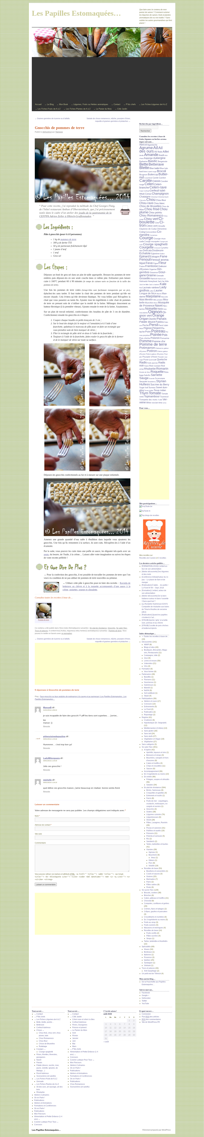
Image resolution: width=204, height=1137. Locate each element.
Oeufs (148, 820)
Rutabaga (43, 1046)
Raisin (146, 366)
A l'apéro (147, 750)
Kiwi (140, 288)
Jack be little (163, 281)
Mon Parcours (40, 1114)
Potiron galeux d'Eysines (155, 354)
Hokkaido (143, 281)
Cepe (141, 191)
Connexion (146, 1014)
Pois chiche (144, 338)
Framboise (151, 266)
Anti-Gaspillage (150, 971)
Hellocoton (146, 998)
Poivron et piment (79, 1027)
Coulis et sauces (153, 874)
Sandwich (150, 841)
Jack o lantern (154, 284)
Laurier (158, 290)
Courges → (41, 1049)
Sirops (149, 938)
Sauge (144, 378)
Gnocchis (111, 628)
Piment (156, 328)
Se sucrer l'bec (148, 890)
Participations (147, 698)
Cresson (157, 248)
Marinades (150, 879)
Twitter (144, 1001)
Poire (148, 331)
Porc (150, 863)
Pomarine (164, 338)
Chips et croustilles (154, 766)
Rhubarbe (150, 368)
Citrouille (161, 226)
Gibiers (151, 860)
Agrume (146, 148)
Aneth (161, 155)
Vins (146, 666)
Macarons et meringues (153, 928)
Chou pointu (155, 212)
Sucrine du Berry (159, 384)
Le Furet (147, 709)
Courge (146, 238)
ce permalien (66, 633)
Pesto (148, 887)
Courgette (146, 247)
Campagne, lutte (150, 655)
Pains (148, 882)
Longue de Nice (147, 293)
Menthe (149, 299)
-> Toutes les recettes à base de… (155, 636)
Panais (162, 318)
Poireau (158, 331)
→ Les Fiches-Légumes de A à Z (153, 104)
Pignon (148, 328)
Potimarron (147, 348)
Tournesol (164, 397)
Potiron (152, 351)
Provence (148, 957)
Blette (144, 168)
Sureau (152, 387)
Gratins (149, 812)
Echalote (145, 253)
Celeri (149, 184)
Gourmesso (148, 682)
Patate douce (147, 321)
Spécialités (146, 947)
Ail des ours (151, 149)
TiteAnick (59, 132)
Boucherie (153, 855)
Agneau (152, 852)
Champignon (160, 193)
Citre (157, 223)
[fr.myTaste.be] (154, 506)
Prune (145, 360)
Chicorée (142, 200)
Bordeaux (148, 952)
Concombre (151, 232)
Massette (164, 297)
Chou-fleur (161, 200)
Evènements (149, 707)
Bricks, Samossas (153, 790)
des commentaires (151, 1019)
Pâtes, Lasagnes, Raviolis (156, 822)
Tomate (155, 393)
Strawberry (152, 381)
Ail (155, 147)
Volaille (152, 866)
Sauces (149, 769)
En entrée (148, 777)
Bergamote (162, 161)
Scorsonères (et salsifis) (46, 1076)
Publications (39, 1100)
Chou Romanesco (151, 215)
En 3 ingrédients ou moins (154, 774)
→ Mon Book (62, 104)
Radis (143, 362)
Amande (151, 155)
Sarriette (156, 375)
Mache (159, 294)
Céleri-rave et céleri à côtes (83, 1019)
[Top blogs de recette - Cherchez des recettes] (154, 515)
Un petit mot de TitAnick (151, 973)
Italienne (147, 955)
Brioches (147, 895)
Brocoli (161, 171)
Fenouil (145, 259)
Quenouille (153, 360)
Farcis (148, 798)
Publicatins (148, 712)
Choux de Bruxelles (47, 1044)
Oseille (152, 319)
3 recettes (162, 558)
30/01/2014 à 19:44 (50, 739)
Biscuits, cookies (150, 893)
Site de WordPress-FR (151, 1022)
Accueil (38, 104)
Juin (74, 1041)
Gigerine (153, 269)
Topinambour (152, 396)
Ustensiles (148, 663)
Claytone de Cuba (147, 229)
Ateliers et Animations (43, 1103)
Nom (37, 816)
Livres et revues (150, 661)
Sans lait (147, 733)
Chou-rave (146, 203)
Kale (163, 284)
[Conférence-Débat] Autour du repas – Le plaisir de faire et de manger (155, 579)
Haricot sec (162, 279)
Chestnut (154, 197)
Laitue (151, 291)
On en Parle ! (39, 1098)
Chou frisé (151, 209)
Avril (74, 1033)
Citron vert (151, 226)
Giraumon (154, 272)
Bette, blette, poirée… (45, 1022)
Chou (150, 199)
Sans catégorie (148, 744)
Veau (153, 858)
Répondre (46, 726)
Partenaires (146, 674)
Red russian (155, 366)
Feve (149, 263)
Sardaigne (148, 963)
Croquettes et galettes (155, 793)
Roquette (157, 372)
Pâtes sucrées (152, 936)
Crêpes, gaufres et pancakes (155, 911)
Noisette (151, 308)
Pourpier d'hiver (149, 357)
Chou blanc (159, 203)
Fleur (162, 263)
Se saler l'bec (121, 628)
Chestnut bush (163, 197)
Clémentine (162, 229)
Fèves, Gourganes (79, 1025)
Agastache (152, 145)
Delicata (147, 250)
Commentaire (40, 843)
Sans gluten (149, 731)
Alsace (146, 949)
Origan (143, 318)
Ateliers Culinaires (41, 1095)
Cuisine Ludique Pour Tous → (46, 1122)
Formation (146, 669)
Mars (74, 1046)
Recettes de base (151, 868)
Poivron (155, 337)
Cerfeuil (146, 191)
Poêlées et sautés (153, 831)
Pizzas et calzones (153, 828)
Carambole (148, 178)
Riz (147, 839)
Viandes (149, 849)
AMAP (146, 644)
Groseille (144, 278)
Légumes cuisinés (153, 814)
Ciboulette (151, 220)
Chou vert (151, 219)
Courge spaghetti (155, 244)
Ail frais (158, 151)
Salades (149, 785)
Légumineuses (152, 817)
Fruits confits (151, 933)
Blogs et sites (149, 647)
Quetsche (162, 359)
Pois (164, 335)
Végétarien (148, 742)
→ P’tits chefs (129, 104)
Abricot (143, 144)
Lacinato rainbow (151, 287)
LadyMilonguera (51, 758)
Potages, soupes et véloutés (157, 779)
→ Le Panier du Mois (102, 109)
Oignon (155, 311)
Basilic (152, 161)
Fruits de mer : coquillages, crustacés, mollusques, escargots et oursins (157, 803)
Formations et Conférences (45, 1106)
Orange (158, 315)
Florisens (147, 680)
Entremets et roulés (154, 796)
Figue (155, 263)
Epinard (144, 256)
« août (106, 1042)
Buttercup (153, 174)
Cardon (162, 177)
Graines (149, 876)
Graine (151, 275)
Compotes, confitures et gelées (156, 903)
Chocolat (147, 901)
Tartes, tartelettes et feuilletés (155, 941)
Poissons (150, 833)
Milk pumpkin (158, 300)
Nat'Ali (146, 690)
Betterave (156, 164)
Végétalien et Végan (152, 739)
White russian (152, 403)
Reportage (148, 715)
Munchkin (149, 303)
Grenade (160, 276)
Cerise (148, 194)
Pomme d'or (158, 341)
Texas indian (160, 390)
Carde (155, 177)
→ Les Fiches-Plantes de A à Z (77, 109)
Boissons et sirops (153, 755)
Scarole (152, 378)
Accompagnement (151, 771)
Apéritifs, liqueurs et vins (156, 752)
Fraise (142, 266)
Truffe (160, 400)
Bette (143, 164)
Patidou (160, 322)
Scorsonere (160, 378)
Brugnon (143, 174)
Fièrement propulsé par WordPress (156, 1130)
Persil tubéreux (42, 1073)
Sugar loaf (143, 388)
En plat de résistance (98, 628)
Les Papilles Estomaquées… (76, 13)
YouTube (145, 1003)
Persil (153, 325)
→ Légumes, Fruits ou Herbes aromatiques (89, 104)
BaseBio (147, 677)
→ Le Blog (49, 104)
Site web (38, 834)
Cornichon (153, 235)
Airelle (141, 155)
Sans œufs (148, 736)
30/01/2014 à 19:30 (50, 761)
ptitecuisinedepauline (54, 736)
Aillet (166, 151)
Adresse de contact (43, 825)
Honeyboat (152, 281)
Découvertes (147, 642)
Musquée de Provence (154, 304)
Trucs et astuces (41, 631)
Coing (142, 232)
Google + (145, 995)
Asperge (148, 158)
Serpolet (143, 381)
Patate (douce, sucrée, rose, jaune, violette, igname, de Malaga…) (47, 1068)
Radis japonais (152, 363)
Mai (73, 1044)
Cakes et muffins (153, 763)
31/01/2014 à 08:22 (50, 710)
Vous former (149, 671)
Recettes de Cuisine (147, 558)
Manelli (147, 688)
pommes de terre (68, 239)
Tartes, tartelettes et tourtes (157, 844)
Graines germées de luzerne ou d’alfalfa (52, 118)
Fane (163, 256)
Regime (145, 717)
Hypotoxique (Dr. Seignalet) (155, 723)
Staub (146, 696)
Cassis (156, 180)
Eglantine (155, 254)
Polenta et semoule (154, 836)
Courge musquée (151, 241)
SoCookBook (149, 693)
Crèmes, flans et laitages (154, 909)
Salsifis (147, 375)
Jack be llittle (144, 284)
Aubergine (159, 158)
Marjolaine (153, 296)
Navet (159, 305)
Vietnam (147, 965)
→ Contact (115, 104)
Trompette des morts (148, 400)
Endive (162, 254)
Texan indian (148, 390)
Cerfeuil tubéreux (43, 1027)
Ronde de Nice (144, 372)
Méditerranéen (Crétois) (153, 728)
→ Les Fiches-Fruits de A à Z (47, 109)
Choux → (40, 1030)
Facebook (146, 993)
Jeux (146, 658)
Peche (145, 325)
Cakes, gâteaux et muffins (154, 898)
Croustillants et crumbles (154, 917)
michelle (47, 780)
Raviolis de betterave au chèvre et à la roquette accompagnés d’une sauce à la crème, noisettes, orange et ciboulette (96, 586)
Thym (143, 393)
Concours (148, 704)
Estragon (154, 256)
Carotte (145, 180)
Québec (147, 960)
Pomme (145, 341)
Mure (156, 303)
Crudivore (148, 720)
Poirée (155, 334)
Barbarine (143, 161)
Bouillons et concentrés (155, 871)
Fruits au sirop (149, 922)
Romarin (162, 368)
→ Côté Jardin (121, 109)
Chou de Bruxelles (150, 206)
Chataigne (144, 196)
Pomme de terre (115, 631)
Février (75, 1036)
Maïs (141, 299)
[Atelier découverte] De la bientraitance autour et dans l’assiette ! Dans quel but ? (155, 598)
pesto (46, 554)
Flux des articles (150, 1017)
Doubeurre (158, 250)
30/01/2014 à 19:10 (50, 782)
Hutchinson (148, 685)
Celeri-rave (158, 187)
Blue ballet (154, 168)
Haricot (153, 278)
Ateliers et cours (150, 701)
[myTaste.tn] (154, 511)
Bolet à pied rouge (150, 171)
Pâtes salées (151, 885)
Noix (160, 308)
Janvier (75, 1038)
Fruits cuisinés (150, 925)
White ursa (162, 403)
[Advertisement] (102, 80)
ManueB (47, 707)
